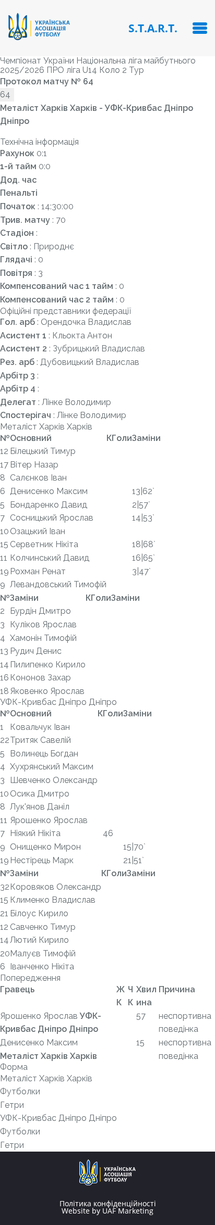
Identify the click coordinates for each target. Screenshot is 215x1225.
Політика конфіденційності (107, 1203)
